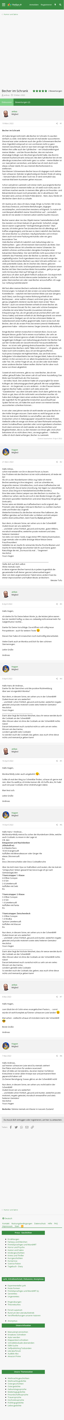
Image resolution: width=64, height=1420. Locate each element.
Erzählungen (13, 1239)
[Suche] (60, 4)
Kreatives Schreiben (17, 1334)
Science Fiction (14, 1263)
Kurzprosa (12, 1261)
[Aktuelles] (55, 4)
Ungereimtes (13, 1296)
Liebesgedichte (14, 1405)
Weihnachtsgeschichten (18, 1378)
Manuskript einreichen (18, 1332)
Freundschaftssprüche (18, 1394)
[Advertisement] (32, 51)
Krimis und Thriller (16, 1255)
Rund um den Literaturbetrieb (21, 1312)
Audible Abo (13, 1353)
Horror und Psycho (16, 1247)
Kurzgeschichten (15, 1258)
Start (17, 1226)
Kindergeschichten (16, 1252)
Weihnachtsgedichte (17, 1381)
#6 (61, 825)
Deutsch (8, 1218)
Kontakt (5, 1223)
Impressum (7, 1226)
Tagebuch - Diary (15, 1266)
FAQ (56, 1223)
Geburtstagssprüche (17, 1389)
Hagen (15, 449)
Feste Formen (14, 1288)
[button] (3, 5)
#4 (61, 678)
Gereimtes (12, 1293)
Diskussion (7, 102)
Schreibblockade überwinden (21, 1342)
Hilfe (50, 1223)
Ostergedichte (14, 1386)
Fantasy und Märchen (17, 1242)
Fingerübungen (14, 1301)
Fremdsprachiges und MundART (22, 1244)
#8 (61, 1056)
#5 (61, 761)
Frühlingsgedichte (16, 1402)
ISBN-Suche (13, 1345)
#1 (61, 123)
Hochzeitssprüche (16, 1400)
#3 (61, 604)
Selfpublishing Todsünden (19, 1348)
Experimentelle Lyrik (17, 1285)
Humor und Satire (16, 1250)
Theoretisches (14, 1304)
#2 (61, 462)
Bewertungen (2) (22, 102)
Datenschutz (40, 1223)
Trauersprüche (14, 1397)
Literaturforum (14, 1351)
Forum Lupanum (15, 1310)
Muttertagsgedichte (16, 1392)
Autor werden (14, 1337)
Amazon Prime (14, 1356)
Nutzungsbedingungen (22, 1223)
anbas (7, 95)
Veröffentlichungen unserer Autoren (24, 1315)
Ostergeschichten (16, 1383)
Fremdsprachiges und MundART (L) (23, 1291)
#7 (61, 997)
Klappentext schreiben (18, 1340)
